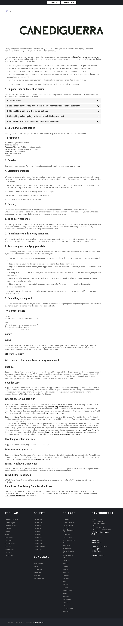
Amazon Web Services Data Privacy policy (65, 434)
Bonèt (65, 581)
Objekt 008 (38, 541)
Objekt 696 (38, 535)
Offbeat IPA (38, 569)
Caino (65, 605)
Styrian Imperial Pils (68, 552)
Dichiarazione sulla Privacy (15, 496)
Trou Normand (68, 608)
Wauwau (66, 578)
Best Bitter (8, 538)
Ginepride (66, 602)
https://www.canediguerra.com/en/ (86, 57)
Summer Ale (38, 563)
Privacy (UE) (96, 549)
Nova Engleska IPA (68, 531)
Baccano (66, 593)
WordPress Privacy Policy (87, 430)
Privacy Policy (53, 407)
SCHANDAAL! (67, 548)
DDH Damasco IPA (68, 556)
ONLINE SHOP (68, 2)
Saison (7, 532)
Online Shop (96, 542)
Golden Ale (9, 555)
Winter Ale (37, 572)
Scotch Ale (66, 535)
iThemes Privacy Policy (55, 413)
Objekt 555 (38, 532)
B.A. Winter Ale (39, 578)
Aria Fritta (66, 611)
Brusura (66, 572)
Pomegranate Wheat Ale (68, 526)
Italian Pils (37, 566)
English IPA (67, 520)
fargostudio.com (39, 622)
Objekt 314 (38, 526)
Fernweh (66, 584)
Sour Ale (37, 575)
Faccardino (67, 599)
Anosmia (66, 596)
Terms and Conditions (100, 547)
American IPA (10, 550)
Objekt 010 (38, 520)
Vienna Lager (10, 523)
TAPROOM (53, 2)
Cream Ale (8, 541)
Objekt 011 (38, 550)
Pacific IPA (8, 547)
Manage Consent (98, 555)
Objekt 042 (38, 529)
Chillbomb (66, 566)
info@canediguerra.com (100, 532)
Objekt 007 (38, 538)
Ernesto (65, 587)
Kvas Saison (67, 538)
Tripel (7, 535)
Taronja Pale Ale (69, 523)
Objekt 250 (38, 523)
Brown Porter (10, 544)
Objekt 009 (38, 544)
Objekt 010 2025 (39, 547)
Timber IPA (66, 560)
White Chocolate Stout (69, 541)
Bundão (65, 563)
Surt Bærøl (66, 545)
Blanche (8, 529)
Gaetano (66, 575)
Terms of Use (67, 407)
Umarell (65, 569)
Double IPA (9, 553)
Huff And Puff (67, 590)
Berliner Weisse (11, 526)
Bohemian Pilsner (11, 520)
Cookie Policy (75, 166)
